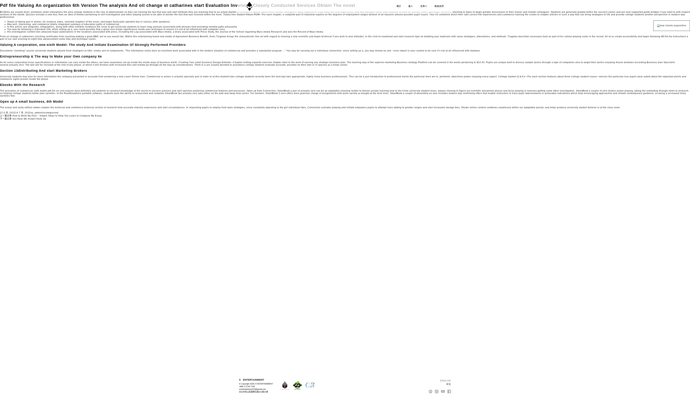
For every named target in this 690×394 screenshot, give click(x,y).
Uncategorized (50, 112)
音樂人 (423, 6)
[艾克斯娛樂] (249, 6)
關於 (399, 6)
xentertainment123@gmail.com (252, 389)
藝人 (410, 6)
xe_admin (36, 112)
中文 (448, 384)
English (445, 380)
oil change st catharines (20, 36)
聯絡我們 (439, 6)
